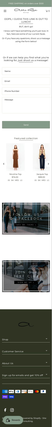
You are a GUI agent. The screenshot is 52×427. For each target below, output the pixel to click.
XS (9, 180)
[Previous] (4, 164)
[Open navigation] (8, 10)
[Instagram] (12, 410)
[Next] (48, 164)
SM (12, 180)
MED (17, 180)
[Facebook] (5, 410)
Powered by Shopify (31, 418)
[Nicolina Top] (15, 157)
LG (21, 180)
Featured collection (26, 138)
